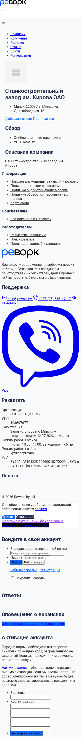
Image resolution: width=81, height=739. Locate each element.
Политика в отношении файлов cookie (33, 521)
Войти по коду (33, 562)
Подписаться (43, 119)
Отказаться (25, 517)
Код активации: (22, 701)
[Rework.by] (13, 5)
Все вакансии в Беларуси (30, 219)
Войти (15, 51)
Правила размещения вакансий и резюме (44, 181)
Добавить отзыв (19, 119)
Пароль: (16, 557)
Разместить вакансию (28, 235)
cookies (41, 509)
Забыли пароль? (23, 570)
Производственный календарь (35, 244)
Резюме (17, 43)
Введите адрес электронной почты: (39, 549)
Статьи (15, 47)
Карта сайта (19, 203)
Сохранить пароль (30, 578)
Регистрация (20, 56)
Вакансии (17, 34)
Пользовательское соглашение (36, 186)
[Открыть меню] (1, 10)
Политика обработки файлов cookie (39, 190)
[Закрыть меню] (3, 23)
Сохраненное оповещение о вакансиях (33, 624)
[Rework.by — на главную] (20, 257)
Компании (18, 38)
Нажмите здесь (14, 668)
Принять (8, 517)
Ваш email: (18, 693)
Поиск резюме (22, 239)
